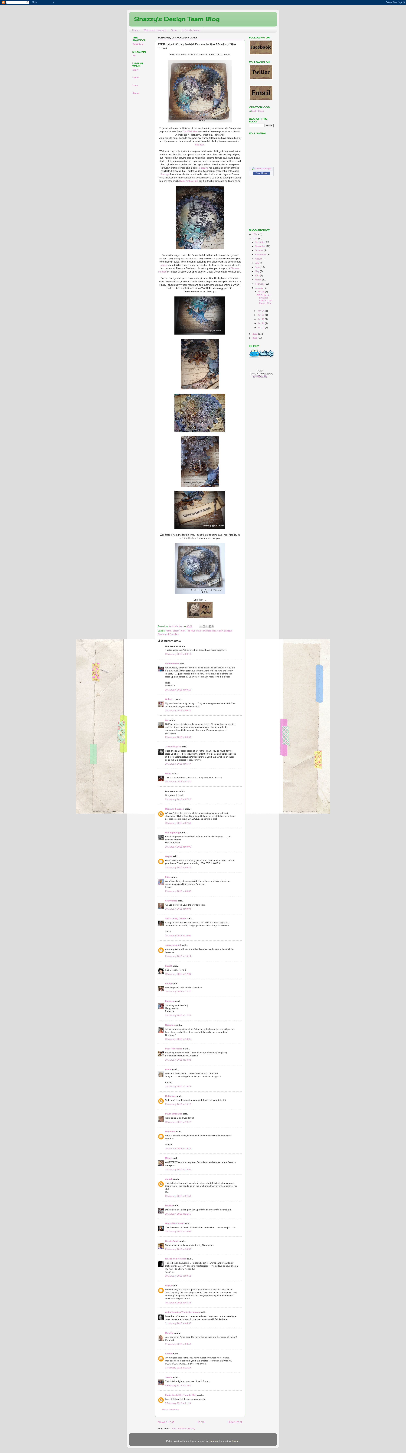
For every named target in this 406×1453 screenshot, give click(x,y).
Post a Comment (170, 1409)
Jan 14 (261, 323)
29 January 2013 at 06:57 (178, 764)
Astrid (168, 631)
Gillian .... (170, 699)
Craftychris (171, 901)
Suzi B (168, 966)
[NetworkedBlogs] (261, 168)
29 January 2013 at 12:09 (178, 974)
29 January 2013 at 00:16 (178, 654)
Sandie (169, 1353)
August (259, 259)
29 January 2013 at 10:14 (178, 956)
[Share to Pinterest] (212, 626)
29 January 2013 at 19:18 (178, 1104)
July (257, 263)
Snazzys (203, 168)
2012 (255, 334)
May (257, 271)
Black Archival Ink (188, 181)
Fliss (167, 877)
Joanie (168, 1377)
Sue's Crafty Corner (175, 918)
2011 (255, 338)
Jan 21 (261, 315)
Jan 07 (261, 327)
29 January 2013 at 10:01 (178, 935)
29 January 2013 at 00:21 (178, 710)
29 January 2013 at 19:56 (178, 1169)
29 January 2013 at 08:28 (178, 867)
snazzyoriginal (173, 945)
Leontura (213, 1441)
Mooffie (169, 1333)
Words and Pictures (175, 1259)
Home (135, 30)
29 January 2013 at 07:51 (178, 823)
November (260, 246)
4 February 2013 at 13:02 (178, 1385)
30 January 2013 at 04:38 (178, 1303)
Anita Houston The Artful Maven (182, 1312)
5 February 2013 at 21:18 (178, 1403)
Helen (168, 773)
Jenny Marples (173, 747)
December (260, 242)
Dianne (169, 1205)
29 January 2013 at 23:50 (178, 1249)
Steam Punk (179, 631)
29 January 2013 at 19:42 (178, 1122)
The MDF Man (189, 131)
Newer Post (166, 1422)
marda (168, 1285)
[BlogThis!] (203, 626)
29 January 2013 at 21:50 (178, 1196)
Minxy (168, 1158)
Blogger (235, 1441)
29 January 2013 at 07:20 (178, 781)
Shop (174, 30)
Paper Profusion (174, 1049)
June (258, 267)
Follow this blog (261, 173)
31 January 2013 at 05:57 (178, 1323)
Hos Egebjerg (172, 832)
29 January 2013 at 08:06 (178, 847)
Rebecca (169, 1001)
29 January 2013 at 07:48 (178, 799)
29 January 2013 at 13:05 (178, 1039)
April (257, 275)
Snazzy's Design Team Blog (176, 18)
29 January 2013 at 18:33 (178, 1060)
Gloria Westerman (174, 1223)
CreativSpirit (171, 1241)
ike (166, 720)
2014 (255, 234)
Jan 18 (261, 319)
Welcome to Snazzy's (155, 30)
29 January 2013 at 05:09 (178, 737)
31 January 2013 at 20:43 (178, 1344)
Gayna (168, 856)
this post (199, 144)
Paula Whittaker (173, 1114)
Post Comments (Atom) (183, 1428)
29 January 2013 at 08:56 (178, 891)
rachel (168, 983)
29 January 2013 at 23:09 (178, 1231)
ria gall (168, 1179)
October (259, 250)
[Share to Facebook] (209, 626)
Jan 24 (261, 311)
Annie (168, 1069)
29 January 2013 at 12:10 (178, 991)
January (259, 288)
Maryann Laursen (174, 809)
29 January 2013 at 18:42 (178, 1086)
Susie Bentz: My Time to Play (180, 1395)
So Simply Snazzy (191, 30)
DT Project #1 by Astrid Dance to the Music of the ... (264, 300)
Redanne (170, 1025)
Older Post (234, 1422)
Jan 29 (261, 291)
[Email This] (200, 626)
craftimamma (172, 663)
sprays (164, 265)
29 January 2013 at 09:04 (178, 909)
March (258, 280)
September (261, 254)
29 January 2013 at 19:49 (178, 1148)
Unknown (170, 1096)
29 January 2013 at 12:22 (178, 1015)
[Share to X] (206, 626)
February (260, 284)
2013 (255, 238)
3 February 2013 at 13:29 (178, 1368)
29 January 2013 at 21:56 (178, 1214)
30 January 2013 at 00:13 (178, 1276)
